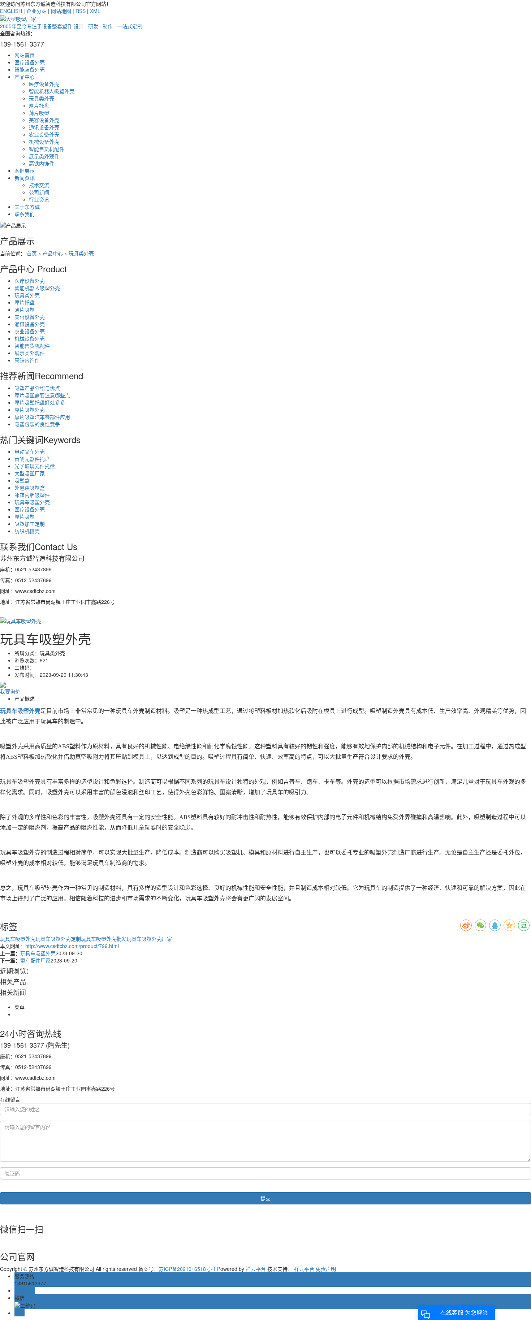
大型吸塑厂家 (29, 473)
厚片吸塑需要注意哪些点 (42, 395)
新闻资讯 (24, 177)
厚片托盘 (39, 105)
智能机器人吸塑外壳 (51, 91)
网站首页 (24, 55)
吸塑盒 (22, 480)
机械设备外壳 (44, 141)
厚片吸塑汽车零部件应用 (42, 416)
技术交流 (39, 185)
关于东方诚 (27, 206)
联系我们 (24, 213)
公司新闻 (39, 192)
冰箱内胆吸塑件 (32, 494)
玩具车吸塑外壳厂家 (149, 938)
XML (95, 10)
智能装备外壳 (29, 69)
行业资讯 (39, 199)
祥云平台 (256, 1268)
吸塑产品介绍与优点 (37, 387)
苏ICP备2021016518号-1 (187, 1268)
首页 (32, 253)
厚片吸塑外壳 (29, 409)
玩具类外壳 (41, 98)
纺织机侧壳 (27, 531)
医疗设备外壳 (29, 62)
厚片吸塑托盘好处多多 (39, 402)
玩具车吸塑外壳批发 (103, 938)
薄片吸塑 (39, 112)
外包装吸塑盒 (29, 487)
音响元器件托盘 (32, 458)
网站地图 (61, 10)
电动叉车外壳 (29, 451)
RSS (80, 10)
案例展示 (24, 170)
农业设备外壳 (44, 134)
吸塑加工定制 (29, 523)
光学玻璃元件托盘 (34, 465)
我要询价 (10, 691)
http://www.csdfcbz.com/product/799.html (72, 945)
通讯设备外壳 (44, 127)
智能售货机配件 (46, 148)
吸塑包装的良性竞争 (37, 424)
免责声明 (326, 1268)
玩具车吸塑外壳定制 (58, 938)
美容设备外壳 (44, 120)
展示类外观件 (44, 156)
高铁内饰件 (41, 163)
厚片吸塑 (24, 516)
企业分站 (36, 10)
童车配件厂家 (35, 960)
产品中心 (24, 76)
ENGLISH (11, 10)
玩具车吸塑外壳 (32, 502)
